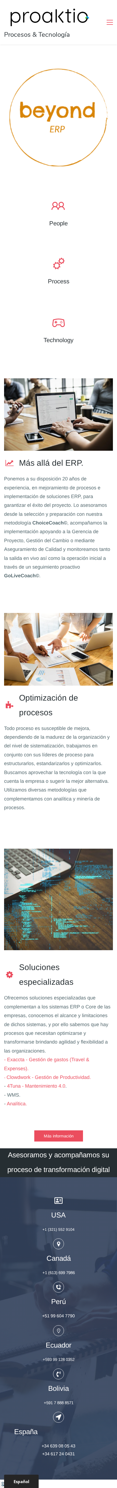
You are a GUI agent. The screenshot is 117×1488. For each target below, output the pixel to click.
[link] (58, 67)
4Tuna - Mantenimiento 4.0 (36, 1086)
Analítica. (17, 1103)
